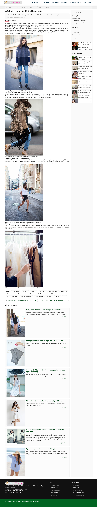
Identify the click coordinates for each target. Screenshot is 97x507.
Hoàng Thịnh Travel (78, 16)
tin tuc (57, 296)
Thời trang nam (55, 485)
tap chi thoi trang (12, 296)
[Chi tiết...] (64, 316)
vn (64, 296)
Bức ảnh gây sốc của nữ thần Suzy (85, 72)
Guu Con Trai (87, 2)
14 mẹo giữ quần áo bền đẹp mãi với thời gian (44, 341)
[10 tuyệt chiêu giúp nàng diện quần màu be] (75, 70)
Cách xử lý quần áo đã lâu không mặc (39, 7)
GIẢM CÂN (55, 2)
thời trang (52, 293)
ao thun (25, 291)
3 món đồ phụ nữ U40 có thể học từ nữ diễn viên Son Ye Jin (85, 87)
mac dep (49, 296)
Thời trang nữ (19, 7)
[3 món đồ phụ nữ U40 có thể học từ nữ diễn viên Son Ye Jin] (75, 89)
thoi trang (30, 293)
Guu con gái (11, 7)
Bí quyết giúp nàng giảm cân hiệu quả (85, 58)
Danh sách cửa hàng (79, 20)
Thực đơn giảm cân (78, 492)
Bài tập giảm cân (77, 490)
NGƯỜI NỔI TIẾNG (75, 2)
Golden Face (76, 18)
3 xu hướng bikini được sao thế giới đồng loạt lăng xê (22, 300)
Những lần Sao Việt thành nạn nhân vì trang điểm (85, 49)
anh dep (9, 293)
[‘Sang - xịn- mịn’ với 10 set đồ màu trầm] (75, 97)
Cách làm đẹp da (55, 492)
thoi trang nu (39, 296)
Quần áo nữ (76, 32)
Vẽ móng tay (54, 495)
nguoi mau (64, 291)
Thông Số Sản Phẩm (79, 23)
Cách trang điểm (55, 490)
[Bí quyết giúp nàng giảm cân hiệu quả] (75, 60)
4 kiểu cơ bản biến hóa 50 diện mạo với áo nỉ (84, 91)
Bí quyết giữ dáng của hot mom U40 (84, 63)
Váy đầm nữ (76, 35)
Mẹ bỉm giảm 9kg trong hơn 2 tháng (84, 77)
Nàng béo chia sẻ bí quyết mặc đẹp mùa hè (53, 300)
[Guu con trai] (13, 2)
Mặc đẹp (26, 7)
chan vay (42, 291)
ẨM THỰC (64, 2)
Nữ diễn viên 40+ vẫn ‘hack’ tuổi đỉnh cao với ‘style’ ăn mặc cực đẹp (84, 102)
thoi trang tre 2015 (26, 296)
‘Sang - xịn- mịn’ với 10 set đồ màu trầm (84, 96)
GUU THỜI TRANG (35, 2)
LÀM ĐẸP (46, 2)
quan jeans (16, 291)
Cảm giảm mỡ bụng (78, 495)
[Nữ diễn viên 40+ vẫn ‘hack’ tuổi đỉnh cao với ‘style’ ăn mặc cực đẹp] (75, 101)
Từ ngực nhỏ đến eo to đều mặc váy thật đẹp (44, 401)
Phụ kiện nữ (76, 30)
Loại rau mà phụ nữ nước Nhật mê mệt (85, 82)
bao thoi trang (20, 293)
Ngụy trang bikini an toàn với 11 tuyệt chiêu (43, 449)
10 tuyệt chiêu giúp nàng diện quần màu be (85, 67)
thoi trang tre (41, 293)
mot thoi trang (53, 291)
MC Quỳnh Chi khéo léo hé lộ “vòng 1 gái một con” (84, 44)
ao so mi (34, 291)
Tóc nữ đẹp (76, 487)
